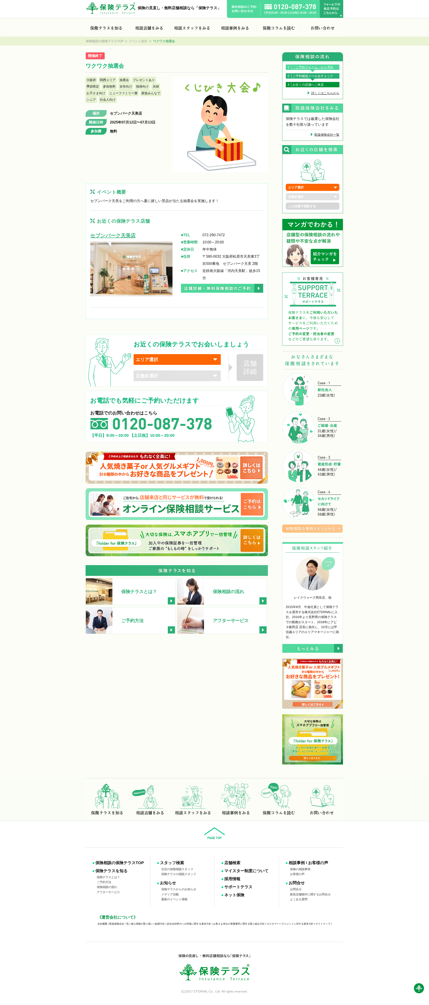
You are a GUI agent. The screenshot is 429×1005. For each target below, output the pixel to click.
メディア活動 (170, 894)
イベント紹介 (138, 41)
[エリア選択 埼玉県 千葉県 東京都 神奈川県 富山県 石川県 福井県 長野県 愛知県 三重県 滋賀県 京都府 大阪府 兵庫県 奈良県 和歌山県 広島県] (177, 359)
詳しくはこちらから (325, 93)
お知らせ (168, 883)
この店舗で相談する (302, 206)
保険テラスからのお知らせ (178, 889)
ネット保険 (234, 895)
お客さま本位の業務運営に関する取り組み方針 (239, 923)
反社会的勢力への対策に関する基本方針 (189, 923)
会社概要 (102, 923)
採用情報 (232, 879)
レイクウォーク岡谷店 (309, 597)
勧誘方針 (160, 923)
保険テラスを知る (111, 871)
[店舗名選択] (177, 375)
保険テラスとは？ (108, 877)
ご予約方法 (104, 882)
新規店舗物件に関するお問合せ (310, 894)
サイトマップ (322, 923)
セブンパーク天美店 (126, 113)
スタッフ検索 (172, 863)
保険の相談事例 (300, 869)
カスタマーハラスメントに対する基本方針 (290, 923)
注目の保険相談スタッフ (177, 869)
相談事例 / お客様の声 (308, 863)
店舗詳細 (250, 367)
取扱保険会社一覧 (326, 134)
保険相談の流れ (107, 887)
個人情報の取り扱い (142, 923)
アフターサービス (108, 892)
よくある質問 (298, 899)
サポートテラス (238, 887)
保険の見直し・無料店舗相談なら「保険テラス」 (179, 8)
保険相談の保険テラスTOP (105, 41)
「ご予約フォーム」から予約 (312, 67)
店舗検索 (232, 863)
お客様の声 (297, 874)
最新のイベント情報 (174, 899)
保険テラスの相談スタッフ (178, 874)
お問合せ (297, 883)
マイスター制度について (246, 871)
